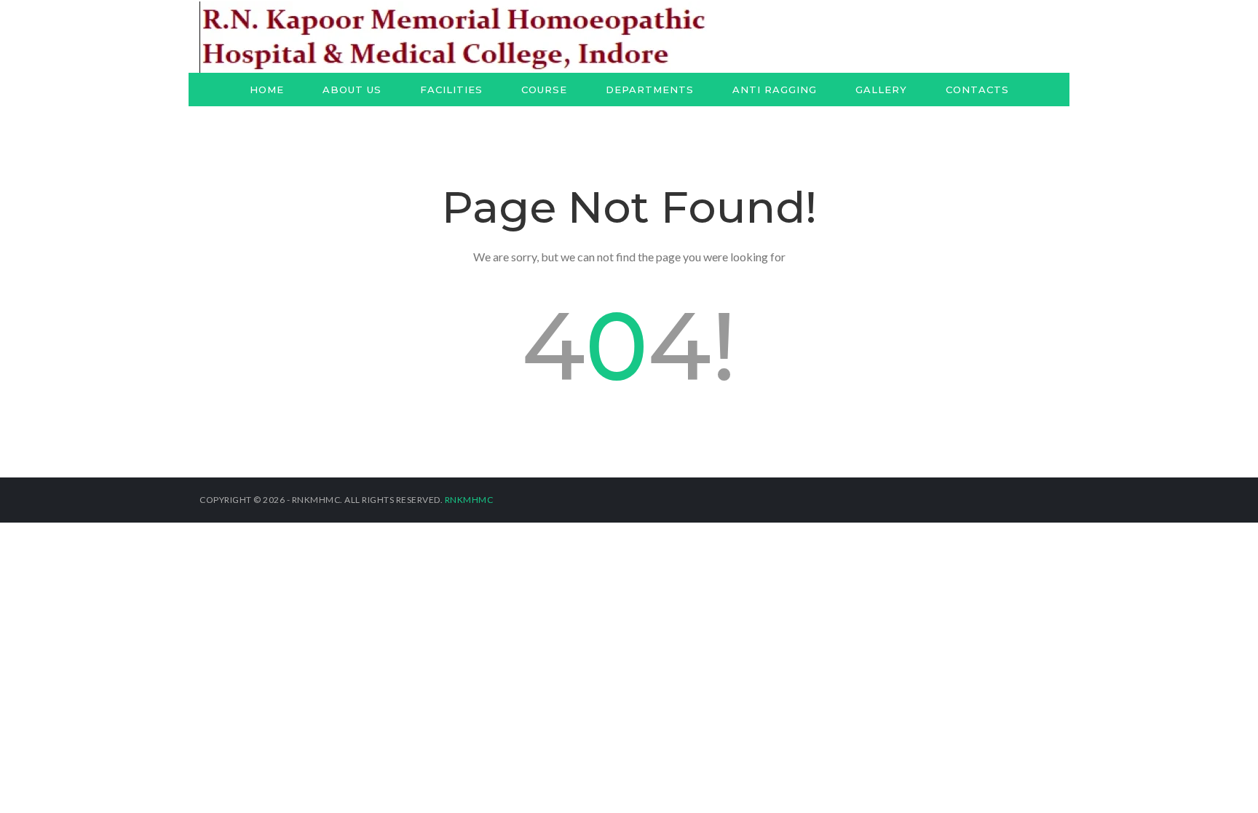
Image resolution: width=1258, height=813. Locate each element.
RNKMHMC (469, 499)
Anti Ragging (774, 89)
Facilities (451, 89)
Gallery (881, 89)
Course (544, 89)
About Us (352, 89)
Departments (650, 89)
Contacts (977, 89)
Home (267, 89)
